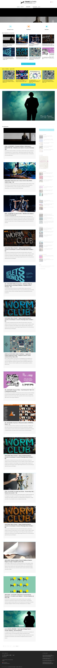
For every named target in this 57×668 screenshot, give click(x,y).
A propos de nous (10, 29)
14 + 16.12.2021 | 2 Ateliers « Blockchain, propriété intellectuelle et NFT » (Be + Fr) (49, 256)
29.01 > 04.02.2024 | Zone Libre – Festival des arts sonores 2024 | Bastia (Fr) (49, 176)
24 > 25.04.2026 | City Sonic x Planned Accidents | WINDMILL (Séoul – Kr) (48, 173)
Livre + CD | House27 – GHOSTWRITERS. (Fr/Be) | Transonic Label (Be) (48, 149)
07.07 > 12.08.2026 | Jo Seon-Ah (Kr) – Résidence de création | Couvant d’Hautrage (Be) (34, 45)
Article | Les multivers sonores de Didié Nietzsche (48, 207)
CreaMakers (28, 29)
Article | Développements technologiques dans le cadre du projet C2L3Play (48, 201)
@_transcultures (43, 268)
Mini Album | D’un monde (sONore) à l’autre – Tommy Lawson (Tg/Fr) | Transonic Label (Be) (48, 147)
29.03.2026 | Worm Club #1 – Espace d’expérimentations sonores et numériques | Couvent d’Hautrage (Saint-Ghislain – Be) (19, 526)
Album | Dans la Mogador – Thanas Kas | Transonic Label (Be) (49, 143)
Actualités (28, 6)
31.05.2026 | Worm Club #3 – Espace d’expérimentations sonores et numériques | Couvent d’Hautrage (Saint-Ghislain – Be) (22, 58)
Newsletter (47, 29)
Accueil (18, 6)
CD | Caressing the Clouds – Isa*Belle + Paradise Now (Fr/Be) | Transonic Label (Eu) (48, 140)
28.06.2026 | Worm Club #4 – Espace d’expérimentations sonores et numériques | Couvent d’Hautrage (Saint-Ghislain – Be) (48, 45)
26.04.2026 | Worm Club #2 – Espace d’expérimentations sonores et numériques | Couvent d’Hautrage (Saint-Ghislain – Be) (19, 457)
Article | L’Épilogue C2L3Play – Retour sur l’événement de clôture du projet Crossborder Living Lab (49, 204)
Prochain (17, 646)
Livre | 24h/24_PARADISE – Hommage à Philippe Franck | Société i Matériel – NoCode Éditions (48, 194)
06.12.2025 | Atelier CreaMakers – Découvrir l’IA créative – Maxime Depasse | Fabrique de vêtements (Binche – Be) (22, 81)
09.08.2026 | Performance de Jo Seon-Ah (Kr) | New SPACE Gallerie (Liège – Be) (49, 231)
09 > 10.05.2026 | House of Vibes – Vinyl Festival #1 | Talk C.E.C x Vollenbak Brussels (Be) (48, 58)
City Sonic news (45, 653)
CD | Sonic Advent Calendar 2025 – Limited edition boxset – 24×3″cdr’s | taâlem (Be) (48, 136)
